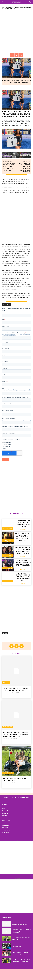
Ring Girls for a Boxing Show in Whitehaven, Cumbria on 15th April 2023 (9, 166)
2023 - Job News (10, 7)
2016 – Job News (7, 581)
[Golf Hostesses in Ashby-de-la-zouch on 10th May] (16, 761)
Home (3, 7)
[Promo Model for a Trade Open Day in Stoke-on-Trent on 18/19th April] (6, 960)
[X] (21, 646)
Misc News (6, 682)
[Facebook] (16, 55)
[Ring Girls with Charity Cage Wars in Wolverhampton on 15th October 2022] (8, 565)
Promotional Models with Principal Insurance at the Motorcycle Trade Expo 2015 (23, 537)
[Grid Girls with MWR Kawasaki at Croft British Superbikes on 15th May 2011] (8, 552)
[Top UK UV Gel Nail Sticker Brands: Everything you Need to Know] (16, 671)
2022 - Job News (7, 568)
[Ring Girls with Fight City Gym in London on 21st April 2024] (6, 953)
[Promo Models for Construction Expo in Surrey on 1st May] (6, 946)
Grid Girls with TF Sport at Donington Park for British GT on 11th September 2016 (22, 576)
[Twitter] (21, 55)
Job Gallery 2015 (7, 540)
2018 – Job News (7, 528)
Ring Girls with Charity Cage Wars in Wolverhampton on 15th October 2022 (23, 563)
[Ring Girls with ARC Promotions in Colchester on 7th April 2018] (8, 525)
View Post (23, 529)
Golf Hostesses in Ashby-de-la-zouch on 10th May (15, 779)
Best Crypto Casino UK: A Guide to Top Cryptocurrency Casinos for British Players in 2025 (15, 734)
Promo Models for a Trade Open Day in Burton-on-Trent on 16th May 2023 (24, 167)
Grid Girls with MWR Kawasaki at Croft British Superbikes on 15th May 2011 (22, 550)
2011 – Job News (7, 555)
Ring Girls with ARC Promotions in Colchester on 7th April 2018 (23, 523)
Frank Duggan (6, 692)
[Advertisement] (16, 28)
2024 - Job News (7, 772)
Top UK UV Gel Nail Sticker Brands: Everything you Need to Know (16, 689)
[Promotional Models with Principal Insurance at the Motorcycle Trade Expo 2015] (8, 538)
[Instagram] (12, 55)
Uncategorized (7, 726)
